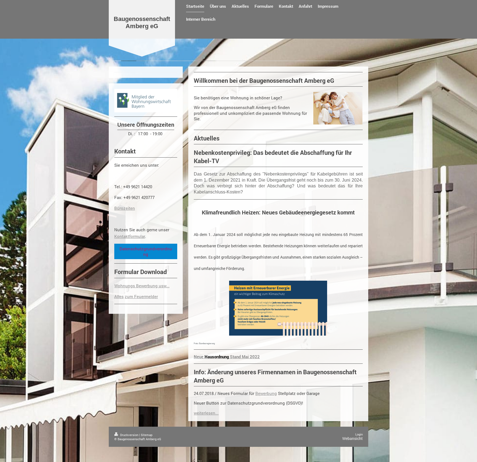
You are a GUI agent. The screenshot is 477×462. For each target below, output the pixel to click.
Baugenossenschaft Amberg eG (142, 22)
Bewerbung (266, 393)
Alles (119, 296)
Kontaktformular (129, 236)
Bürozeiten (124, 208)
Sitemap (146, 435)
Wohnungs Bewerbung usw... (141, 285)
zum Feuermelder (141, 296)
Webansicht (352, 438)
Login (359, 434)
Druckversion (129, 435)
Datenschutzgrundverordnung (146, 251)
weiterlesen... (206, 413)
